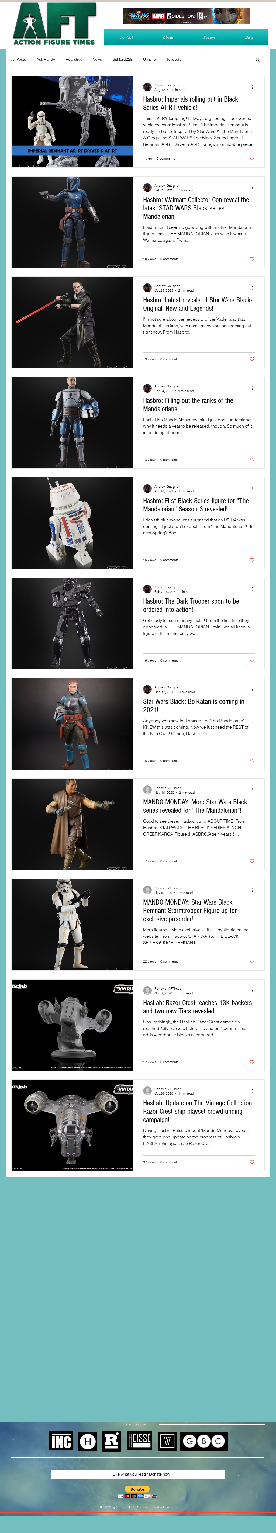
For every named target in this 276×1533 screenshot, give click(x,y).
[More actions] (254, 87)
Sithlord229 (122, 59)
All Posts (18, 59)
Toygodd (174, 59)
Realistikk (74, 59)
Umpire (149, 59)
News (97, 59)
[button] (257, 60)
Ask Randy (46, 59)
